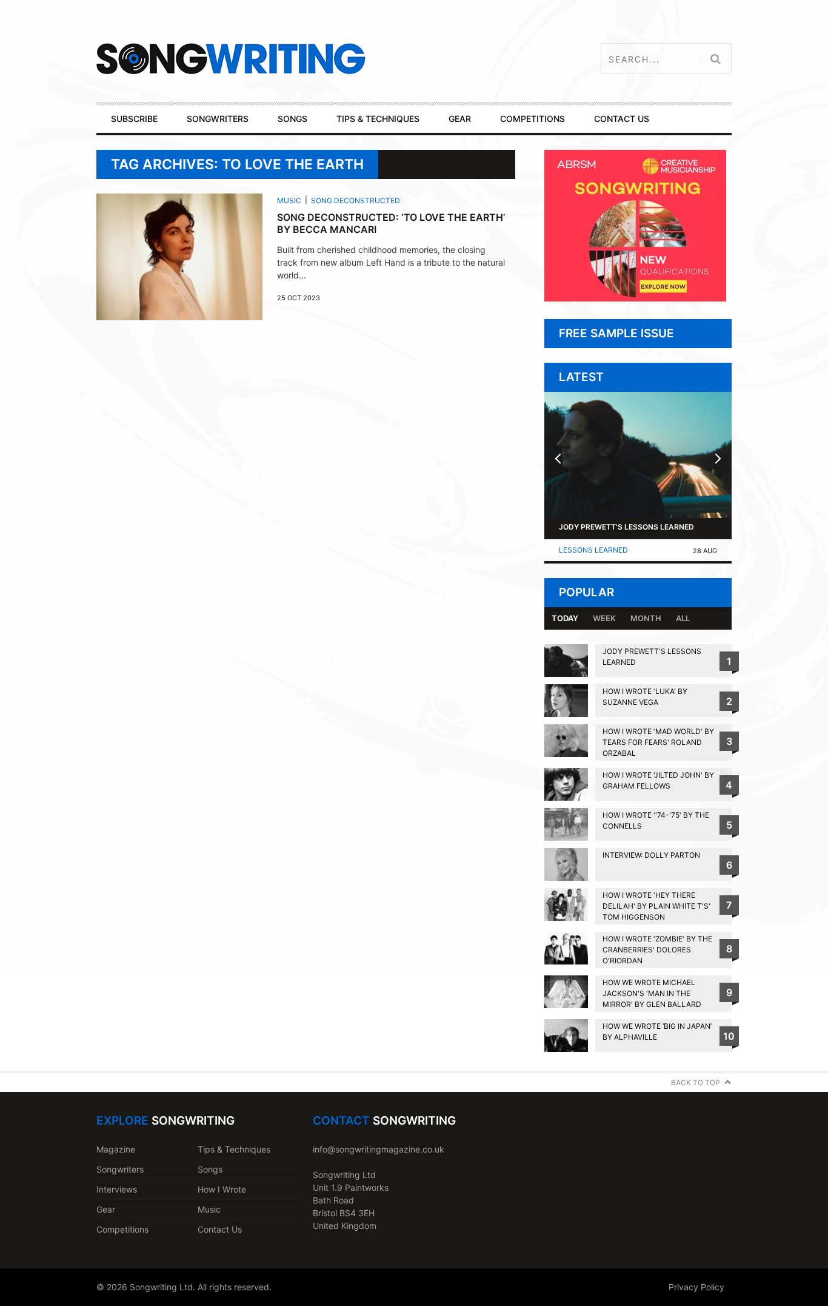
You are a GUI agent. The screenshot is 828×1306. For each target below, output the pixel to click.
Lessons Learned (593, 549)
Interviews (116, 1189)
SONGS (292, 118)
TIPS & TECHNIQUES (377, 118)
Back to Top (695, 1082)
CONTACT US (621, 118)
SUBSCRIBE (134, 118)
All (683, 618)
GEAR (460, 118)
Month (645, 618)
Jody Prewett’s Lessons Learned (626, 526)
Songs (210, 1169)
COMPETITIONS (532, 118)
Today (565, 618)
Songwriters (120, 1169)
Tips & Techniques (234, 1149)
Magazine (115, 1149)
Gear (105, 1209)
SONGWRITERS (218, 118)
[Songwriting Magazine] (302, 58)
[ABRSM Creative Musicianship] (635, 298)
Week (604, 618)
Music (289, 200)
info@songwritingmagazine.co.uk (378, 1149)
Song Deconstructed (355, 200)
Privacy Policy (696, 1287)
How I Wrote (222, 1189)
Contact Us (220, 1229)
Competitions (122, 1229)
